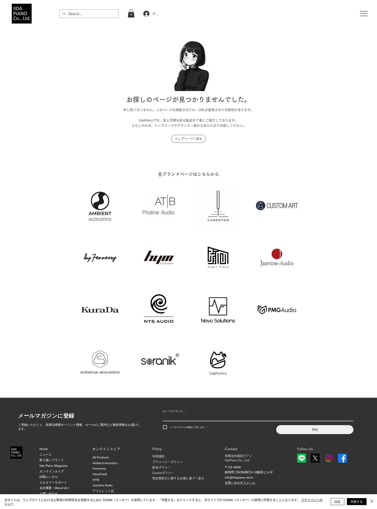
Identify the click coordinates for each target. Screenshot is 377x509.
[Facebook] (342, 458)
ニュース (45, 454)
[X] (315, 458)
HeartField (100, 474)
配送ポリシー (161, 467)
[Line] (301, 458)
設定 (337, 501)
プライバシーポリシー (167, 461)
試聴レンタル (48, 477)
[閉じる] (371, 502)
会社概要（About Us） (54, 488)
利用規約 (158, 456)
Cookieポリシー (163, 472)
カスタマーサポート (53, 482)
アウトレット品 (103, 491)
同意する (357, 501)
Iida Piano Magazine (53, 465)
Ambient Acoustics (105, 463)
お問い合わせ (48, 493)
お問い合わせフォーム (240, 482)
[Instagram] (328, 458)
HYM (96, 480)
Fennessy (99, 468)
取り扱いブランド (51, 460)
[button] (131, 13)
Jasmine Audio (103, 485)
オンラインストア (51, 471)
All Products (101, 457)
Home (43, 449)
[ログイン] (145, 13)
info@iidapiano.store (239, 477)
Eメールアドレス (174, 411)
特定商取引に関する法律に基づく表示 (178, 478)
